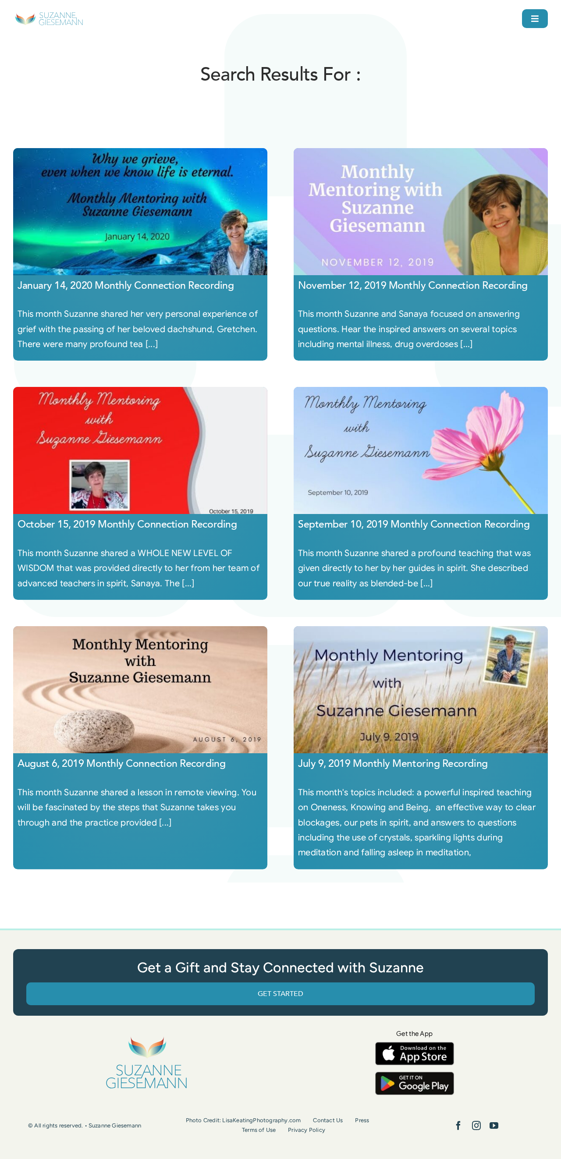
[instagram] (476, 1125)
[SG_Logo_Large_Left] (49, 15)
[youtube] (494, 1125)
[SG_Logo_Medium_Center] (146, 1036)
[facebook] (458, 1125)
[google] (414, 1075)
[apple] (414, 1046)
